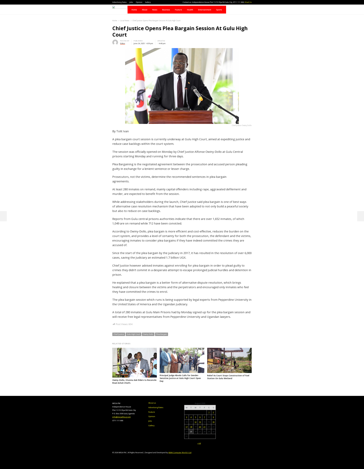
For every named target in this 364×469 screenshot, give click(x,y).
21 (204, 426)
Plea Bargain (161, 334)
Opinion (139, 2)
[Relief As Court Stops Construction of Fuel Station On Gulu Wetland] (229, 349)
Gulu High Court (133, 334)
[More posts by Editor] (115, 41)
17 (187, 426)
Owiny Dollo (148, 334)
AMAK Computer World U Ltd (179, 452)
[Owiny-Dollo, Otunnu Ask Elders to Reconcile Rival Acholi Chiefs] (134, 349)
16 (213, 422)
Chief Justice (118, 334)
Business (166, 9)
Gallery (148, 2)
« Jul (199, 443)
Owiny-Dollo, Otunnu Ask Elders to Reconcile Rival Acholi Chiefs (134, 381)
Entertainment (204, 9)
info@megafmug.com (121, 417)
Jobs (131, 2)
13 (200, 422)
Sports (219, 9)
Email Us (248, 2)
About (144, 9)
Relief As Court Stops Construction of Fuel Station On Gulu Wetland (228, 377)
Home (134, 9)
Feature (178, 9)
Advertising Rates (119, 2)
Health (190, 9)
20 (200, 426)
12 (196, 422)
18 (191, 426)
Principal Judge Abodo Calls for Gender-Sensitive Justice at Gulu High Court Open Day (180, 378)
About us (152, 403)
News (154, 9)
